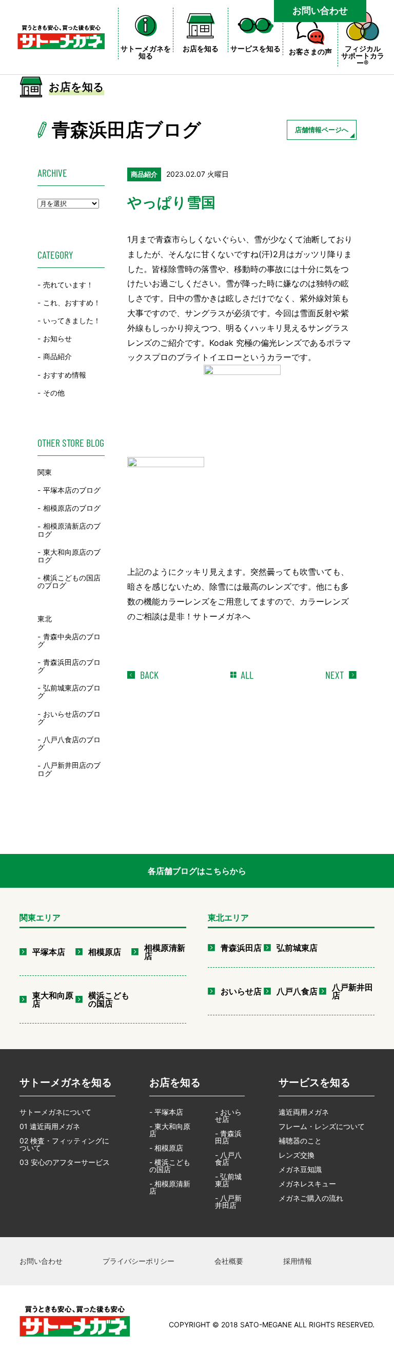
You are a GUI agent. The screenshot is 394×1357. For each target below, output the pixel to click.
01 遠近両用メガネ (49, 1126)
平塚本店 (48, 952)
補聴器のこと (300, 1140)
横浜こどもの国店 (108, 999)
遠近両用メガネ (304, 1112)
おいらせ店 (241, 991)
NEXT (334, 675)
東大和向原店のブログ (69, 556)
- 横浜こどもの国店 (169, 1166)
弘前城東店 (297, 948)
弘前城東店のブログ (69, 691)
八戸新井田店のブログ (69, 769)
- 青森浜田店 (228, 1137)
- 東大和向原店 (169, 1130)
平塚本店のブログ (72, 490)
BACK (149, 675)
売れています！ (68, 284)
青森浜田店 (241, 948)
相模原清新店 (164, 952)
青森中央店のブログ (69, 640)
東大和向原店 (52, 999)
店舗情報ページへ (321, 130)
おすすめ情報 (64, 374)
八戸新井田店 (352, 991)
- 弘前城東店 (228, 1180)
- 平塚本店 (166, 1112)
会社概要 (228, 1261)
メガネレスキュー (307, 1183)
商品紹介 (57, 356)
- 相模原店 (166, 1147)
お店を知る (175, 1082)
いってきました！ (72, 320)
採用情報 (297, 1261)
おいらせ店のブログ (69, 717)
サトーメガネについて (55, 1112)
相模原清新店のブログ (69, 530)
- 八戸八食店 (228, 1158)
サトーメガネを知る (65, 1082)
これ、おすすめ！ (72, 302)
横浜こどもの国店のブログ (69, 581)
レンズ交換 (296, 1155)
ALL (247, 675)
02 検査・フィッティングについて (64, 1144)
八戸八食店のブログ (69, 743)
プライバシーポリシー (138, 1261)
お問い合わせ (320, 10)
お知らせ (57, 338)
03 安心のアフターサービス (64, 1162)
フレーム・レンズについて (322, 1126)
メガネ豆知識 (300, 1169)
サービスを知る (314, 1082)
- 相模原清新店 (169, 1187)
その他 (54, 392)
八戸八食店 (297, 991)
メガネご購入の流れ (311, 1198)
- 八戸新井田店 (228, 1201)
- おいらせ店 (228, 1115)
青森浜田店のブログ (69, 666)
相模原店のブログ (72, 508)
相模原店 (104, 952)
